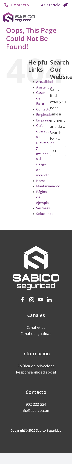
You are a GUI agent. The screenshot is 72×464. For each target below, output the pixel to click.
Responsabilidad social (36, 372)
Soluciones (44, 214)
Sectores (43, 208)
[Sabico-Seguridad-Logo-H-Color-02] (19, 13)
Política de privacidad (36, 366)
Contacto (43, 109)
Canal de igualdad (36, 333)
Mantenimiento (48, 186)
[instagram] (31, 299)
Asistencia (44, 87)
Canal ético (36, 327)
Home (41, 181)
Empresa (43, 120)
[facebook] (22, 299)
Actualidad (44, 81)
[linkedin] (49, 299)
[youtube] (40, 299)
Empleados (44, 114)
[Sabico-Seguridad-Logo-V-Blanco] (36, 240)
